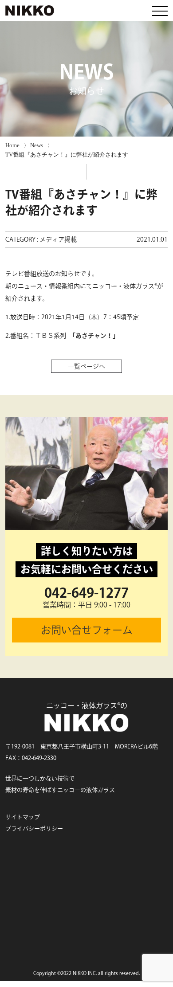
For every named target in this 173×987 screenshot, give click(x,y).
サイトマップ (22, 817)
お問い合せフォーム (87, 630)
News (36, 145)
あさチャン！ (94, 336)
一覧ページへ (86, 366)
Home (12, 145)
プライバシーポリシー (34, 828)
